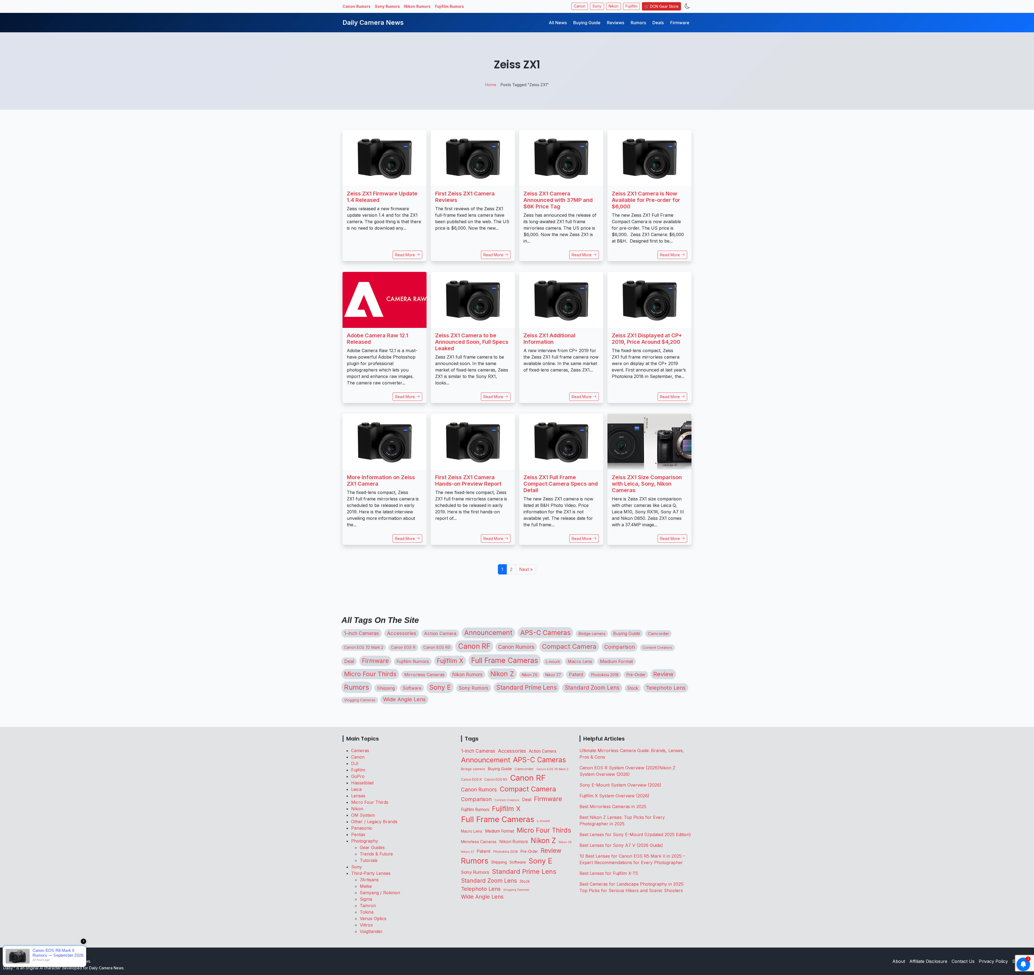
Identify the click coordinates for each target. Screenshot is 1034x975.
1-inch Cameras (361, 633)
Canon (579, 6)
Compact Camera (569, 646)
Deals (658, 22)
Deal (349, 661)
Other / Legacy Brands (374, 821)
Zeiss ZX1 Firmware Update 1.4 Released (382, 196)
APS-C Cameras (545, 633)
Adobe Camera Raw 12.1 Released (377, 338)
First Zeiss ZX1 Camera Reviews (465, 196)
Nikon (614, 6)
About (898, 961)
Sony (597, 6)
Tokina (366, 912)
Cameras (360, 750)
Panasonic (361, 828)
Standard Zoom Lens (592, 687)
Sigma (366, 899)
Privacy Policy (993, 961)
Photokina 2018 (605, 674)
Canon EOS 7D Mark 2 (363, 647)
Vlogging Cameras (359, 700)
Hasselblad (362, 782)
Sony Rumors (387, 6)
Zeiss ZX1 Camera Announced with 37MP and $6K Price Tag (558, 200)
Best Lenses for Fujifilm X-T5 (608, 873)
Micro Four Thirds (370, 674)
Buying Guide (586, 22)
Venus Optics (373, 918)
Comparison (619, 647)
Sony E (440, 687)
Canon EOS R (403, 647)
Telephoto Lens (666, 687)
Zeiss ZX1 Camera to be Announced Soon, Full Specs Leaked (471, 342)
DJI (354, 763)
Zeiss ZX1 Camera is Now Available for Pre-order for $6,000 (646, 200)
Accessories (401, 633)
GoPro (358, 776)
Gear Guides (372, 847)
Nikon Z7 (553, 675)
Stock (632, 688)
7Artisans (369, 879)
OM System (363, 815)
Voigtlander (371, 931)
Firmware (679, 22)
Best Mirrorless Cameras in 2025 (613, 806)
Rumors (638, 22)
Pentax (358, 834)
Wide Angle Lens (404, 699)
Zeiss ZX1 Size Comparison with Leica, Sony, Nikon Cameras (647, 483)
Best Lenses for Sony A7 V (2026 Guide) (621, 845)
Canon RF (474, 646)
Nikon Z (502, 674)
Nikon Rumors (417, 6)
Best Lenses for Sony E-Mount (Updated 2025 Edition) (635, 834)
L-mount (553, 661)
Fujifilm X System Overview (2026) (614, 795)
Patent (576, 674)
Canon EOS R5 (436, 647)
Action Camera (440, 633)
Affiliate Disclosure (928, 961)
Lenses (358, 795)
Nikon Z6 (529, 675)
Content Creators (657, 647)
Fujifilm (631, 6)
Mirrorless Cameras (424, 674)
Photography (364, 841)
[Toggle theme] (687, 6)
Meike (366, 886)
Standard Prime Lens (526, 687)
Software (412, 688)
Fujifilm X (450, 661)
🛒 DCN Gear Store (661, 6)
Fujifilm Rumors (449, 6)
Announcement (488, 633)
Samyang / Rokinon (380, 892)
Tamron (368, 905)
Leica (356, 789)
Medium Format (616, 661)
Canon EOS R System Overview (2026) (619, 767)
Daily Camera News (373, 22)
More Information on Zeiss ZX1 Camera (381, 480)
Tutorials (369, 860)
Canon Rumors (357, 6)
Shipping (386, 688)
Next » (526, 569)
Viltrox (366, 925)
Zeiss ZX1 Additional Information (549, 338)
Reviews (615, 22)
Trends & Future (376, 854)
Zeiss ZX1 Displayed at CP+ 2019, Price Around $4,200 (647, 338)
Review (663, 674)
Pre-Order (635, 674)
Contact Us (963, 961)
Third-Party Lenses (370, 873)
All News (558, 22)
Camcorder (658, 633)
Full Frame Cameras (504, 660)
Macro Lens (580, 661)
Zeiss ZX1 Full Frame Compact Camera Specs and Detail (560, 483)
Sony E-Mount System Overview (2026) (620, 785)
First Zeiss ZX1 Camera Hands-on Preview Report (468, 480)
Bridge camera (591, 633)
